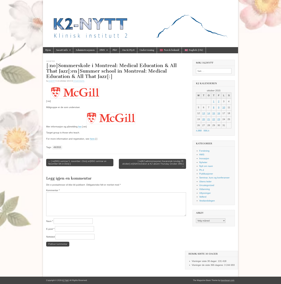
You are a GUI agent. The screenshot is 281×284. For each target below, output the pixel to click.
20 (203, 119)
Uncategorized (206, 185)
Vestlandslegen (207, 200)
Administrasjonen (85, 50)
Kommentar (53, 190)
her (79, 126)
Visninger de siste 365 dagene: (208, 265)
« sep (199, 130)
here (92, 138)
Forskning (204, 150)
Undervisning (147, 50)
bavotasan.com (227, 280)
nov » (206, 130)
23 (218, 119)
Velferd (202, 196)
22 (213, 119)
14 (208, 113)
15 (213, 113)
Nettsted (50, 236)
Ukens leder (205, 181)
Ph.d (201, 170)
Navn (49, 221)
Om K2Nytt (128, 50)
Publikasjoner (206, 173)
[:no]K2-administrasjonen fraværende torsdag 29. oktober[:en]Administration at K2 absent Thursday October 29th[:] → (153, 164)
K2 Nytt (65, 280)
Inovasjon (204, 158)
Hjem (48, 50)
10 (223, 107)
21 (208, 119)
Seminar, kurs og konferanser (214, 177)
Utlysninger (205, 193)
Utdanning (204, 189)
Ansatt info (62, 50)
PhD (115, 50)
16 (218, 113)
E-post (50, 229)
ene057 (52, 81)
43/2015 (57, 147)
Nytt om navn (206, 166)
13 (203, 113)
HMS (102, 50)
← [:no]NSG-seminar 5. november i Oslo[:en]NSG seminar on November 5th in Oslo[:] (77, 162)
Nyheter (50, 61)
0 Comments (78, 81)
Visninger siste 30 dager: (205, 261)
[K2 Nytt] (140, 21)
